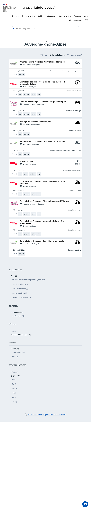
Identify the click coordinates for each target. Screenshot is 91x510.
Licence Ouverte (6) (18, 352)
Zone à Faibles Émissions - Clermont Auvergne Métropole (45, 201)
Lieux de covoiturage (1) (20, 284)
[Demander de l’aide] (85, 504)
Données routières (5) (19, 293)
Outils (40, 16)
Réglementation (64, 16)
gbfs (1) (14, 402)
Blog (86, 16)
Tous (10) (15, 331)
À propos (77, 16)
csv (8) (14, 379)
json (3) (14, 388)
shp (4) (14, 384)
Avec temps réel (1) (18, 316)
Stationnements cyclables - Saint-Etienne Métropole (42, 142)
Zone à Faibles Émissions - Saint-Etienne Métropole (42, 241)
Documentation (28, 16)
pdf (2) (14, 393)
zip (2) (14, 397)
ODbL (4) (15, 357)
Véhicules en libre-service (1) (21, 298)
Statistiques (50, 16)
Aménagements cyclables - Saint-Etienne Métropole (42, 62)
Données (15, 16)
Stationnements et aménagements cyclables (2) (28, 280)
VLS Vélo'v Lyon (26, 162)
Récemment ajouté (74, 55)
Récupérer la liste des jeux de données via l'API (46, 414)
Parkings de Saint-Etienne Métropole (36, 122)
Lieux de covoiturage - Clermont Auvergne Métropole (43, 102)
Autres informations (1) (20, 289)
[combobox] (45, 28)
